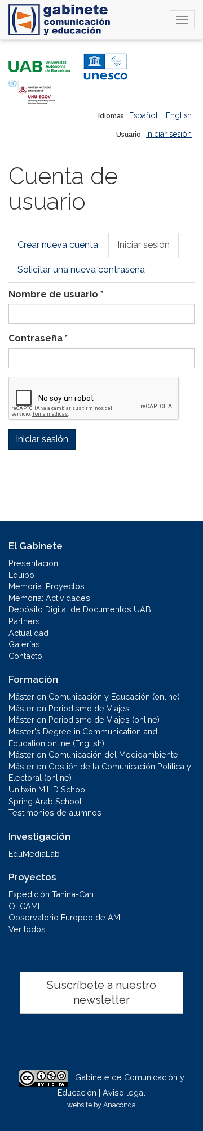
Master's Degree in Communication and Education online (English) (82, 737)
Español (143, 115)
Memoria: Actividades (49, 598)
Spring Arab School (45, 801)
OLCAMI (23, 906)
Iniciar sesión (169, 134)
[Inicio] (59, 19)
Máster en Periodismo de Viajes (69, 708)
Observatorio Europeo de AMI (65, 917)
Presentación (33, 563)
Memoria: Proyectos (46, 586)
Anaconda (119, 1105)
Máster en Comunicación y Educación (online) (94, 696)
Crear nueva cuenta (57, 244)
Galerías (24, 644)
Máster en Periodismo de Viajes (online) (84, 719)
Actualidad (28, 633)
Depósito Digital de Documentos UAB (79, 609)
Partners (24, 621)
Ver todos (27, 929)
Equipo (21, 575)
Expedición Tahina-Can (51, 894)
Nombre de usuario (55, 294)
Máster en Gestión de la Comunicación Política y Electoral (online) (99, 772)
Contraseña (38, 338)
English (179, 115)
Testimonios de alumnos (55, 812)
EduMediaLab (34, 853)
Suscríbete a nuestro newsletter (101, 992)
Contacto (25, 656)
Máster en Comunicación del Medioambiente (93, 754)
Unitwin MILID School (47, 789)
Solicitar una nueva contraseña (81, 269)
